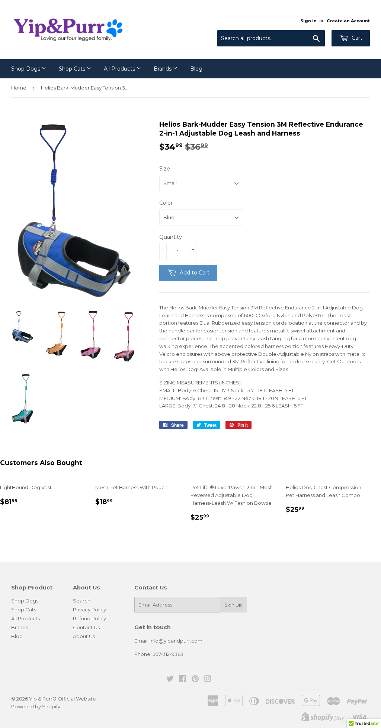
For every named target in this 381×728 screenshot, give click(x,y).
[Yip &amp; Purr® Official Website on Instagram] (207, 680)
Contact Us (86, 627)
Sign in (308, 20)
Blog (196, 68)
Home (18, 88)
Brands (163, 68)
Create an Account (348, 20)
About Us (84, 636)
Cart (356, 38)
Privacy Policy (89, 609)
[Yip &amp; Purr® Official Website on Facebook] (182, 680)
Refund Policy (89, 618)
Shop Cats (73, 68)
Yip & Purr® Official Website (62, 699)
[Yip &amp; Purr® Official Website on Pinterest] (195, 680)
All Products (120, 68)
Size (164, 168)
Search (81, 601)
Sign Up (233, 605)
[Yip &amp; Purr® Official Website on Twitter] (170, 680)
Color (166, 202)
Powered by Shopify (35, 706)
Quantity (170, 237)
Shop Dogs (26, 68)
